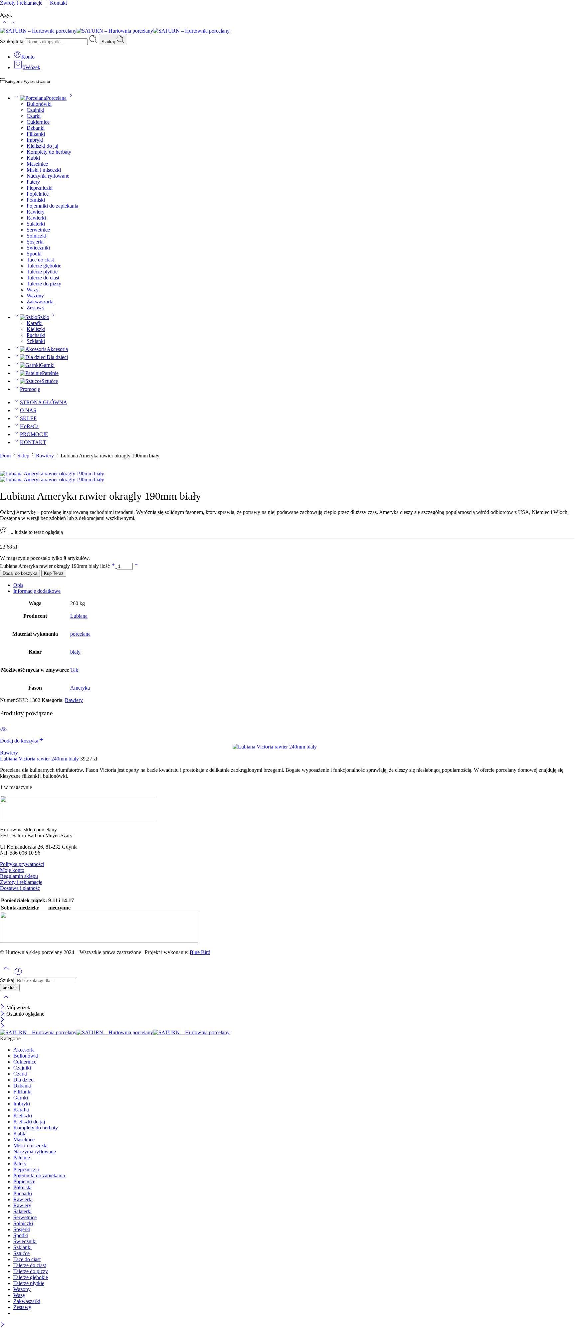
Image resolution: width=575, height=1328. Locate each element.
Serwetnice (38, 230)
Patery (33, 182)
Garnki (47, 365)
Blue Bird (200, 952)
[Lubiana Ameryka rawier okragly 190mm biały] (52, 473)
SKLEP (28, 418)
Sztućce (50, 381)
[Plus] (114, 566)
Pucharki (36, 335)
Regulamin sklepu (19, 876)
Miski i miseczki (44, 170)
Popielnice (38, 194)
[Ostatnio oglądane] (18, 974)
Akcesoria (57, 349)
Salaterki (36, 224)
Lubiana (79, 616)
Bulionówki (39, 104)
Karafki (35, 323)
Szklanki (36, 341)
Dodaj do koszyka (20, 573)
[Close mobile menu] (2, 1026)
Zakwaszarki (40, 301)
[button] (22, 741)
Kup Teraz (54, 573)
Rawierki (36, 218)
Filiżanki (36, 134)
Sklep (23, 455)
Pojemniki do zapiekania (52, 206)
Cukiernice (38, 122)
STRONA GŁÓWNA (43, 402)
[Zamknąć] (3, 1007)
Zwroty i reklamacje (21, 882)
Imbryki (35, 140)
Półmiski (36, 200)
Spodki (34, 253)
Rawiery (36, 212)
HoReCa (29, 426)
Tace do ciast (40, 259)
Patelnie (50, 373)
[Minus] (136, 566)
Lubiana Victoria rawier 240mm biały (40, 758)
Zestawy (36, 307)
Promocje (30, 389)
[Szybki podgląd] (3, 733)
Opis (18, 585)
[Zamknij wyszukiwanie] (6, 1001)
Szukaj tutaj (13, 41)
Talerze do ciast (43, 277)
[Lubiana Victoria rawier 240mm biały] (287, 747)
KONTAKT (33, 442)
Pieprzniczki (40, 188)
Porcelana (56, 98)
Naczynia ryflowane (48, 176)
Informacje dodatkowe (37, 591)
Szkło (43, 317)
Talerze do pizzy (44, 283)
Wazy (33, 289)
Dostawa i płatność (20, 888)
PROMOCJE (34, 434)
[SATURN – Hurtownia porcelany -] (115, 31)
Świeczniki (38, 247)
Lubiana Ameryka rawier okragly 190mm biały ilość (55, 566)
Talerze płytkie (42, 271)
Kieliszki (36, 329)
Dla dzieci (57, 357)
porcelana (80, 634)
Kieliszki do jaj (42, 146)
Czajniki (35, 110)
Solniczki (36, 236)
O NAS (28, 410)
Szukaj (108, 41)
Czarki (34, 116)
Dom (5, 455)
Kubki (33, 158)
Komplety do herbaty (49, 152)
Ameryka (80, 688)
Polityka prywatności (22, 864)
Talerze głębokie (44, 265)
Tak (74, 670)
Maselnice (37, 164)
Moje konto (12, 870)
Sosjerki (35, 242)
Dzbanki (36, 128)
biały (75, 652)
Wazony (35, 295)
